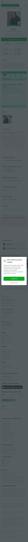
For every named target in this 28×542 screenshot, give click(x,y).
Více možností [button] (14, 282)
